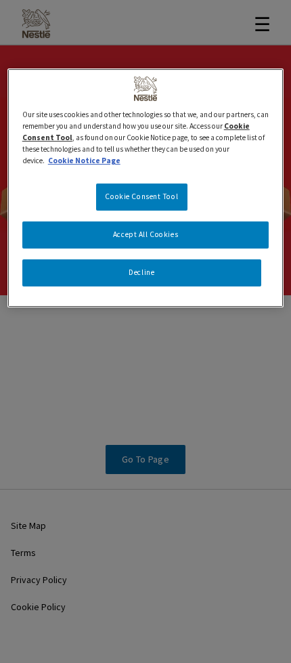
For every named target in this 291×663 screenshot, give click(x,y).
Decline (141, 272)
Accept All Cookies (145, 234)
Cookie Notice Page (84, 160)
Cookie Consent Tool (141, 196)
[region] (145, 187)
